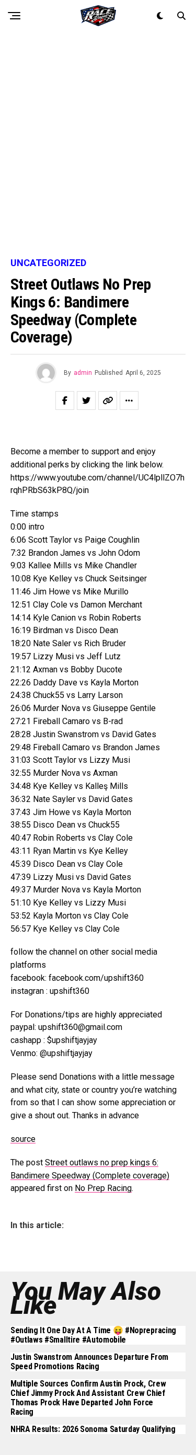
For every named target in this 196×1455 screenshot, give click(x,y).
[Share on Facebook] (64, 400)
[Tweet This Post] (86, 400)
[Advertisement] (98, 145)
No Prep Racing (103, 1188)
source (23, 1139)
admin (83, 372)
